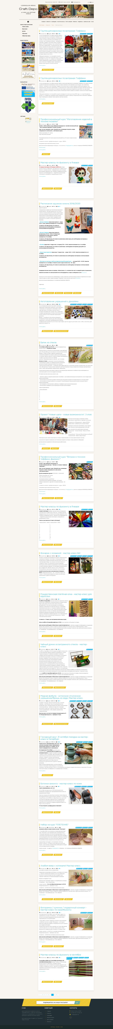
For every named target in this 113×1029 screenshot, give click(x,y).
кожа (57, 812)
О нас (92, 21)
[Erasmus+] (28, 87)
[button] (42, 11)
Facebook (84, 272)
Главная (43, 21)
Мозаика (42, 244)
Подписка (80, 21)
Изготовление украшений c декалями (59, 301)
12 (56, 994)
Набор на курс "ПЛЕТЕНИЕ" (54, 825)
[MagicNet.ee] (28, 93)
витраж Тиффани (48, 103)
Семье (91, 165)
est (88, 2)
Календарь (53, 21)
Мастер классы (61, 21)
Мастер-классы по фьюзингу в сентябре (60, 955)
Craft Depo (41, 25)
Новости (48, 21)
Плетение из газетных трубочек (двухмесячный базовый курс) (55, 261)
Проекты (75, 21)
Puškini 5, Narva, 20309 (65, 2)
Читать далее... (42, 65)
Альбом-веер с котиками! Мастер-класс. (60, 866)
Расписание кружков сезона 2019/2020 (60, 204)
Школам (84, 786)
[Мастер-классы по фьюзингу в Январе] (81, 175)
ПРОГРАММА (42, 147)
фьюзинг (58, 188)
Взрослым (83, 33)
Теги (53, 25)
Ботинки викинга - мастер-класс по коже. (61, 784)
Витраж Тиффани (44, 232)
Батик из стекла (48, 342)
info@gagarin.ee (76, 2)
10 (52, 994)
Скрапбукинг (59, 899)
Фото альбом (69, 21)
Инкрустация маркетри (46, 252)
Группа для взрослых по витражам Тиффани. (63, 31)
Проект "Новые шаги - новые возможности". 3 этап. (66, 415)
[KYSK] (28, 84)
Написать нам (87, 21)
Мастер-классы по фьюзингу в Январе (59, 163)
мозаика (46, 154)
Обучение (24, 33)
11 (54, 994)
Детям (23, 31)
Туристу (90, 304)
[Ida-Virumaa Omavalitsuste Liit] (28, 105)
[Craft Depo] (28, 10)
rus (90, 2)
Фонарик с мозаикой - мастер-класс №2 (60, 553)
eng (92, 2)
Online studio (25, 26)
